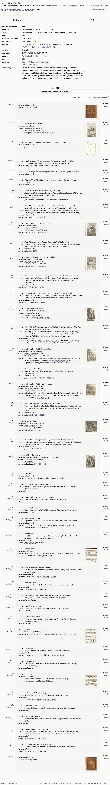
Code (100, 783)
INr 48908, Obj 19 (40, 430)
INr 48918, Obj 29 (49, 576)
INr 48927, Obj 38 (49, 700)
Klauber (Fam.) (29, 462)
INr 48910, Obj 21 (40, 464)
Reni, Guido (28, 228)
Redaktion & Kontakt (99, 6)
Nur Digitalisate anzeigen (100, 97)
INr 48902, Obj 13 (45, 318)
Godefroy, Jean (29, 315)
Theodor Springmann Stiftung (68, 783)
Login (107, 783)
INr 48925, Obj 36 (72, 634)
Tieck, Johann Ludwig (31, 738)
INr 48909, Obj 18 (38, 415)
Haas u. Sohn (27, 65)
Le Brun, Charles (29, 426)
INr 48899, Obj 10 (40, 232)
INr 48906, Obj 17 (63, 343)
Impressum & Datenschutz (87, 783)
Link (105, 106)
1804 (23, 35)
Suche (82, 6)
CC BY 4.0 (8, 783)
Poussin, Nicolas (29, 128)
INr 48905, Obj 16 (43, 398)
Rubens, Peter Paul (30, 354)
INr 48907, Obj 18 (53, 341)
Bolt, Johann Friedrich (31, 264)
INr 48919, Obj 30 (73, 553)
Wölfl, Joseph (28, 632)
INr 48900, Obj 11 (38, 287)
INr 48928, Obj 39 (63, 679)
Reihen (63, 6)
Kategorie (73, 97)
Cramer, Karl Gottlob (30, 62)
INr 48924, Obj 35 (57, 655)
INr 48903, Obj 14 (38, 302)
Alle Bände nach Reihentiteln (97, 10)
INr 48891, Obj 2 (41, 217)
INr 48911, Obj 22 (38, 449)
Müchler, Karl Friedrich (31, 589)
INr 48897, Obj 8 (49, 133)
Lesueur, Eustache (30, 262)
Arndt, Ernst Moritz (30, 543)
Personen (73, 6)
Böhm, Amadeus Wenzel (32, 130)
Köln (23, 59)
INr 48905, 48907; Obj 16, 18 (44, 378)
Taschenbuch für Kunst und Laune (21, 9)
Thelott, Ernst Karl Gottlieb (33, 356)
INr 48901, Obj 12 (40, 266)
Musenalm (14, 3)
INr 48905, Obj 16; (40, 341)
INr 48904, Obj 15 (51, 358)
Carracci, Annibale (30, 459)
